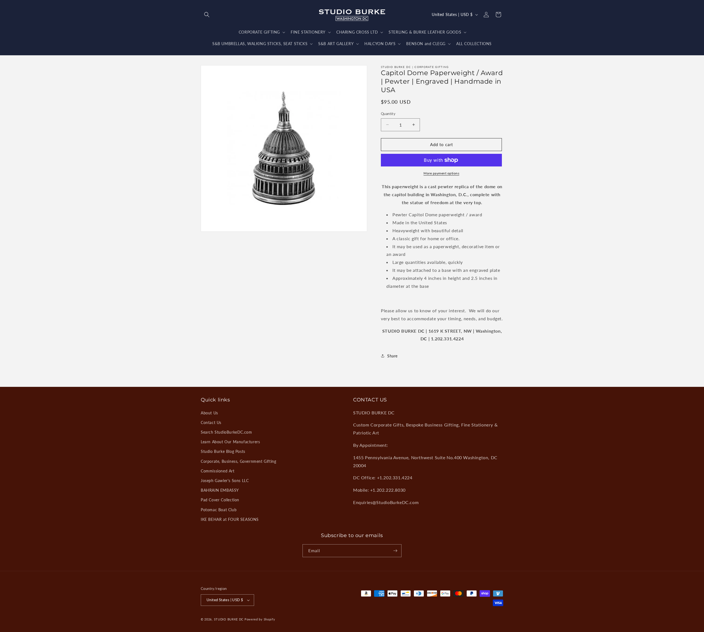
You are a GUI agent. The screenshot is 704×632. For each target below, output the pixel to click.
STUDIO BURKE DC (229, 619)
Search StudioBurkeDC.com (226, 432)
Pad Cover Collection (220, 499)
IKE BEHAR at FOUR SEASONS (230, 519)
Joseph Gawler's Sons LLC (225, 480)
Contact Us (211, 422)
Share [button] (392, 356)
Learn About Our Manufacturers (230, 441)
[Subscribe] (395, 550)
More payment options (441, 173)
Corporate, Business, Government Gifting (238, 461)
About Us (209, 413)
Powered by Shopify (259, 619)
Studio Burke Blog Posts (223, 451)
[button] (207, 15)
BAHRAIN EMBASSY (220, 490)
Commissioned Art (218, 471)
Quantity (388, 113)
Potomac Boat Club (219, 509)
